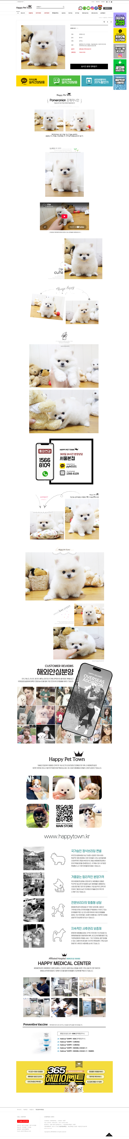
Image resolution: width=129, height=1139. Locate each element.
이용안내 (31, 1109)
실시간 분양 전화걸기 (89, 66)
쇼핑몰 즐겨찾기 (20, 1)
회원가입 (98, 1)
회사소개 (19, 1109)
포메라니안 (110, 17)
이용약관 (25, 1109)
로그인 (93, 1)
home (100, 17)
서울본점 (105, 17)
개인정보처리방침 (40, 1109)
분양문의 (103, 1)
